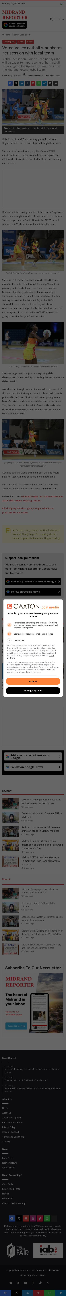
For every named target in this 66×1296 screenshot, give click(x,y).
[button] (33, 640)
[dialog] (33, 648)
